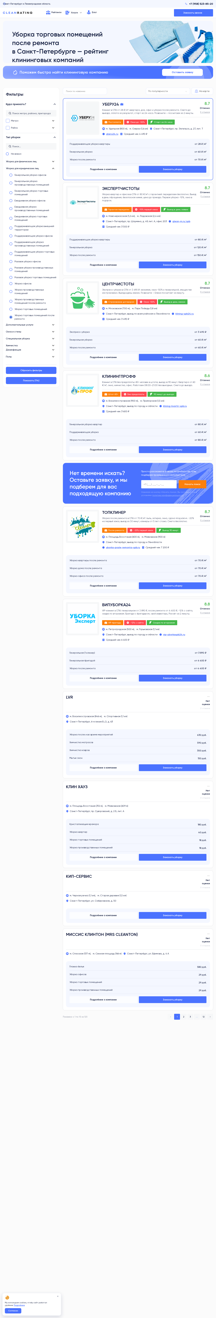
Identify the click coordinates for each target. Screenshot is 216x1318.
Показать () (31, 380)
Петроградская (117, 629)
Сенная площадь (105, 953)
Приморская (150, 400)
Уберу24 (110, 104)
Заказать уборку (172, 169)
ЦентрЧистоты (118, 284)
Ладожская (146, 216)
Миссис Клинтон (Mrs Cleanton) (102, 934)
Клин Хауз (77, 786)
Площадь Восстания (120, 536)
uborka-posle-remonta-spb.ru (123, 547)
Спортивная (113, 716)
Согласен (13, 1310)
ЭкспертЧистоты (120, 188)
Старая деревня (109, 895)
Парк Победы (142, 308)
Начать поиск (192, 484)
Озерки (136, 128)
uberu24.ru (112, 134)
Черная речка (80, 895)
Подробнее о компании (103, 169)
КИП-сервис (79, 876)
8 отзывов (205, 112)
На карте (204, 91)
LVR (69, 697)
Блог (94, 12)
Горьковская (145, 629)
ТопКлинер (114, 512)
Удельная (114, 128)
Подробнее (19, 1305)
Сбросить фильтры (31, 370)
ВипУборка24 (116, 604)
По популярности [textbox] (158, 91)
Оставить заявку (182, 72)
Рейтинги (56, 12)
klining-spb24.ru (184, 313)
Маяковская (150, 536)
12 (204, 1017)
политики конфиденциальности (168, 495)
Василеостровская (119, 400)
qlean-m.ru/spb (181, 221)
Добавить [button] (193, 12)
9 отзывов (205, 196)
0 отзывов (205, 708)
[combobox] (168, 91)
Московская (115, 308)
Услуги (74, 12)
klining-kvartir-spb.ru (175, 406)
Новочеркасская (118, 216)
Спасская (77, 953)
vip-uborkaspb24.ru (174, 634)
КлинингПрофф (119, 376)
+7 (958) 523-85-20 (201, 3)
